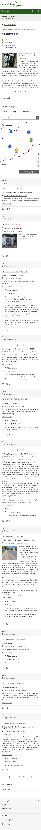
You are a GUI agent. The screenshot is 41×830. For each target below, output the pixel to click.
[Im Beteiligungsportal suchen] (33, 11)
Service (4, 815)
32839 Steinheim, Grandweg (13, 278)
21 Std (6, 183)
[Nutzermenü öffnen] (38, 11)
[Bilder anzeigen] (9, 240)
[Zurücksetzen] (34, 118)
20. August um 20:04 (10, 219)
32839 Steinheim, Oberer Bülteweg (15, 690)
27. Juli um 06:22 (9, 718)
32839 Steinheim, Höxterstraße (14, 406)
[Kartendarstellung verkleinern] (38, 161)
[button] (20, 98)
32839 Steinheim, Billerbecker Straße (16, 543)
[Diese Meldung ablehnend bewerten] (7, 209)
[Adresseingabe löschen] (37, 125)
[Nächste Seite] (27, 777)
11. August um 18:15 (10, 394)
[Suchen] (37, 118)
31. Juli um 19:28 (9, 634)
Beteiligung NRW (8, 16)
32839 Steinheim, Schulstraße (13, 231)
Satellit (4, 164)
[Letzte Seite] (31, 777)
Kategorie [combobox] (15, 112)
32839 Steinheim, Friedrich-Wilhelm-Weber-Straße (20, 352)
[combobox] (18, 125)
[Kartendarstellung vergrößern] (38, 158)
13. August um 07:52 (10, 340)
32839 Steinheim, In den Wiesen (14, 646)
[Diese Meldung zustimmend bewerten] (3, 209)
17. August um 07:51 (10, 266)
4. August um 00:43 (10, 445)
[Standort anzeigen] (38, 154)
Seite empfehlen (7, 824)
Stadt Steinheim (6, 805)
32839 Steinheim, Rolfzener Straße (15, 732)
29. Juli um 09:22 (9, 678)
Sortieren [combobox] (26, 112)
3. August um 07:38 (10, 531)
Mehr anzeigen (21, 91)
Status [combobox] (5, 112)
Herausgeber (6, 801)
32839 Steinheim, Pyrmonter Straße (15, 195)
